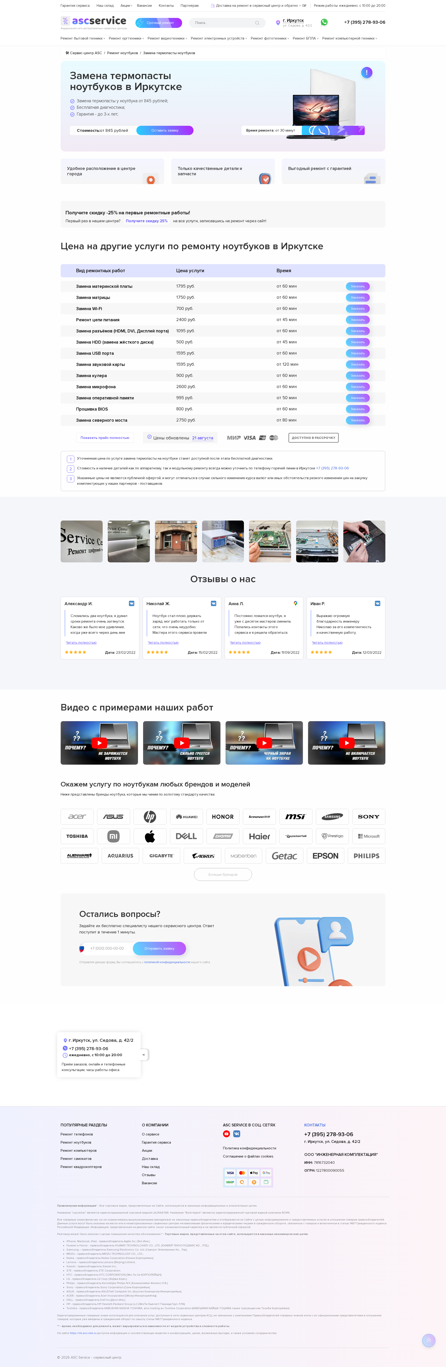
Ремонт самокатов (76, 1158)
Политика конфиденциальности (249, 1148)
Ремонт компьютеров (79, 1150)
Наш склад (105, 5)
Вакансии (144, 5)
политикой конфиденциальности (167, 962)
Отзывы (148, 1175)
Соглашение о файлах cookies (248, 1156)
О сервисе (150, 1134)
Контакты (166, 5)
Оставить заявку (164, 130)
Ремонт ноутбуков (76, 1142)
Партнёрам (190, 5)
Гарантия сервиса (75, 5)
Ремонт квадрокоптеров (81, 1167)
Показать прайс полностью (105, 437)
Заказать (358, 286)
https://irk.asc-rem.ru (83, 1333)
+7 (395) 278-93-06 (364, 22)
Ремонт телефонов (77, 1134)
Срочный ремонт (160, 23)
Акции (125, 5)
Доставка (150, 1158)
